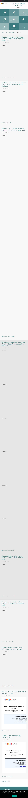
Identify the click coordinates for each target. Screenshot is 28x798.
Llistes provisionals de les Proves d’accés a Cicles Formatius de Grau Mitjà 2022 (12, 38)
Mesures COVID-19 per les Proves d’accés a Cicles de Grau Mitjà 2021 (13, 129)
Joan (3, 42)
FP (6, 32)
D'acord (14, 796)
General (5, 77)
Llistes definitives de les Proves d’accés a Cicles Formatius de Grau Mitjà (12, 557)
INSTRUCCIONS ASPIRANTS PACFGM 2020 (11, 736)
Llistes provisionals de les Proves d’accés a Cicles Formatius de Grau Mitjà (12, 603)
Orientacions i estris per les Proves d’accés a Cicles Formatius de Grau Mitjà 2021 (13, 344)
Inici (3, 32)
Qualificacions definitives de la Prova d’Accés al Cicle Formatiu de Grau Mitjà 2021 (13, 84)
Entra (26, 1)
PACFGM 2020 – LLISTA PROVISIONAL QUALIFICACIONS (13, 692)
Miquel (4, 695)
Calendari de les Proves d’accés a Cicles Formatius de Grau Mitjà (12, 648)
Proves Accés (12, 32)
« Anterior (4, 781)
